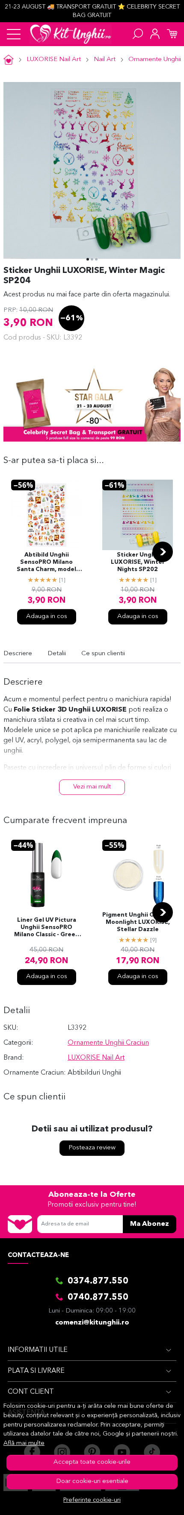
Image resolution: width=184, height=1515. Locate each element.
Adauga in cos (46, 616)
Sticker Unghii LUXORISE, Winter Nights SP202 (138, 562)
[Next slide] (162, 552)
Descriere (17, 654)
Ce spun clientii (103, 654)
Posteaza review (92, 1148)
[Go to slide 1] (87, 259)
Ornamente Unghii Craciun (108, 1043)
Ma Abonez (149, 1224)
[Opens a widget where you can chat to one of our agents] (151, 1500)
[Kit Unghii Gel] (71, 34)
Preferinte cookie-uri (92, 1500)
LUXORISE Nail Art (54, 59)
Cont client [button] (31, 1392)
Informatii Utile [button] (38, 1350)
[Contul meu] (155, 34)
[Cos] (172, 34)
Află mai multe (24, 1443)
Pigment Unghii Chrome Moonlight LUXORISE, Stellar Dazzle (137, 922)
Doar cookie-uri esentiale (92, 1481)
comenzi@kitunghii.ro (92, 1322)
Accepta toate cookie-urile (92, 1462)
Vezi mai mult (92, 787)
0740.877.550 (98, 1297)
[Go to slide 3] (96, 259)
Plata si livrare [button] (36, 1371)
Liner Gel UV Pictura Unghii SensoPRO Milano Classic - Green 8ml (46, 928)
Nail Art (105, 59)
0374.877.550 (98, 1281)
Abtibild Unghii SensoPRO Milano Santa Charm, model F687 (46, 563)
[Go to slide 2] (92, 259)
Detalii (56, 654)
